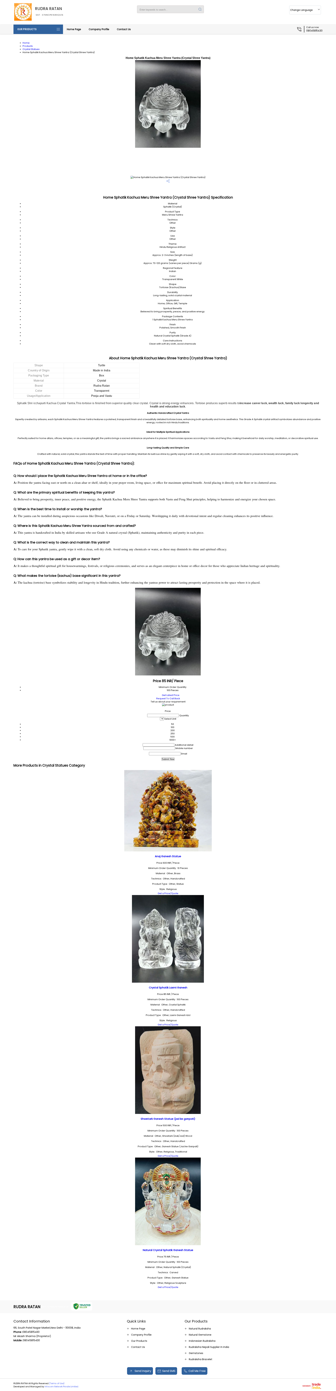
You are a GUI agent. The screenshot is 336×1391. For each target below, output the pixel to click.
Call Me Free (197, 1371)
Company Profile (99, 29)
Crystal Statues (31, 49)
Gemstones (196, 1353)
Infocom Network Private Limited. (62, 1386)
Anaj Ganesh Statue (168, 856)
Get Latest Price (170, 695)
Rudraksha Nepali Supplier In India (209, 1347)
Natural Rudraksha (200, 1328)
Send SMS (168, 1371)
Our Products (27, 29)
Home (26, 42)
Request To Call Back (168, 698)
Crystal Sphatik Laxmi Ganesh (168, 987)
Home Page (74, 29)
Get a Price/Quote (168, 893)
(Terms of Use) (56, 1383)
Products (28, 46)
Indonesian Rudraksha (202, 1341)
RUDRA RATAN (49, 11)
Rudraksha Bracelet (200, 1359)
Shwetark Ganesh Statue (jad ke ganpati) (168, 1119)
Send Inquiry (142, 1371)
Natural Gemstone (200, 1334)
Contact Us (124, 29)
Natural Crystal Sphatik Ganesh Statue (168, 1250)
